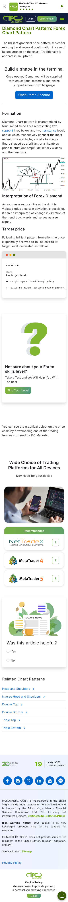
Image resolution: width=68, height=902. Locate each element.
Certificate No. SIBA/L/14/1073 (46, 815)
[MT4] (55, 560)
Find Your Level (18, 390)
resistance (49, 130)
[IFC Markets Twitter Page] (28, 780)
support (7, 130)
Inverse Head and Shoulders (22, 696)
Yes (13, 651)
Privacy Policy (12, 863)
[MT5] (55, 578)
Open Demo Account (34, 95)
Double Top (10, 704)
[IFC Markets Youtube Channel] (50, 780)
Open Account (47, 18)
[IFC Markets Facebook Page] (7, 780)
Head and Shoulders (16, 688)
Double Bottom (13, 712)
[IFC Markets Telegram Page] (60, 780)
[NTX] (55, 542)
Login (31, 18)
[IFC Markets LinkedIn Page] (39, 780)
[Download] (61, 6)
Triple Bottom (12, 728)
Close (34, 895)
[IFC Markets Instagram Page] (18, 780)
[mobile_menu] (62, 18)
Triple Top (9, 720)
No (13, 660)
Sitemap (27, 851)
